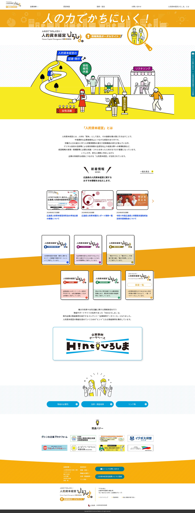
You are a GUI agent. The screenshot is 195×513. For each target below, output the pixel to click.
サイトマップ (104, 497)
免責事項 (115, 497)
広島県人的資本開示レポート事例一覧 (97, 215)
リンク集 (132, 404)
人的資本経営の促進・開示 (70, 470)
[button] (152, 201)
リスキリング (67, 472)
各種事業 (33, 6)
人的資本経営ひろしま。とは (178, 6)
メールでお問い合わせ (111, 469)
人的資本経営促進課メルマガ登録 (110, 476)
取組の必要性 (62, 404)
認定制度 (66, 6)
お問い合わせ (136, 6)
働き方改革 (66, 474)
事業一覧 (65, 480)
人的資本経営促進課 (101, 505)
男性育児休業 (67, 478)
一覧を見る (144, 171)
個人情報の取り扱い (129, 497)
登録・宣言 (101, 6)
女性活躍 (65, 476)
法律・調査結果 (97, 404)
